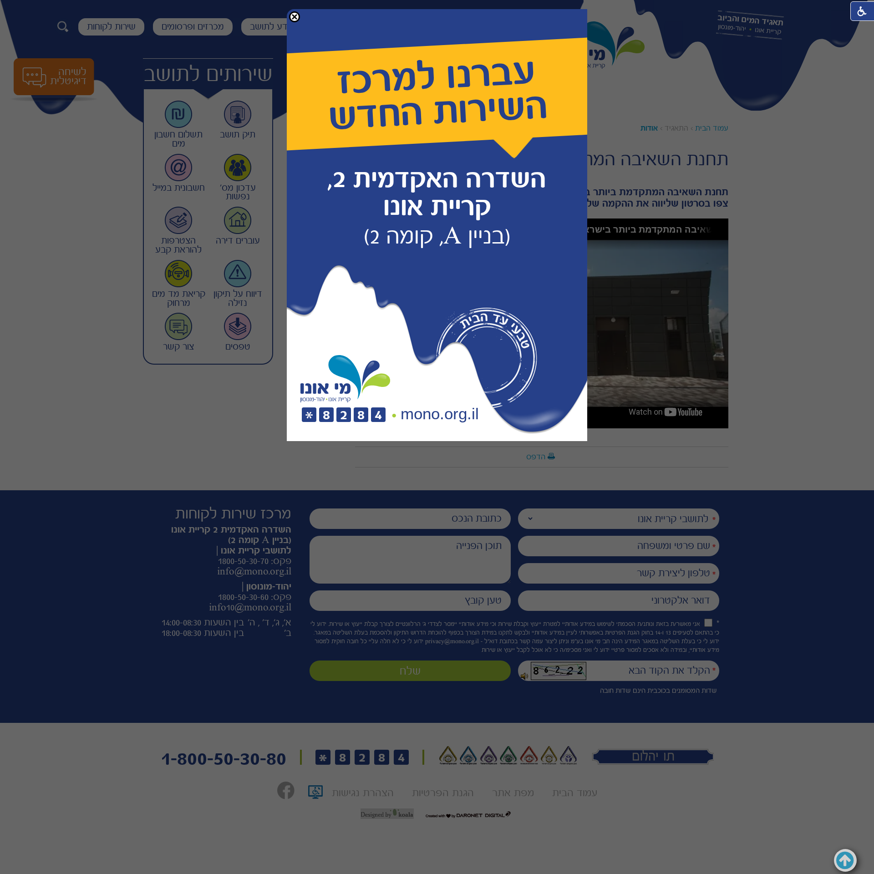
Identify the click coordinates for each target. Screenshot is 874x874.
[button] (294, 16)
